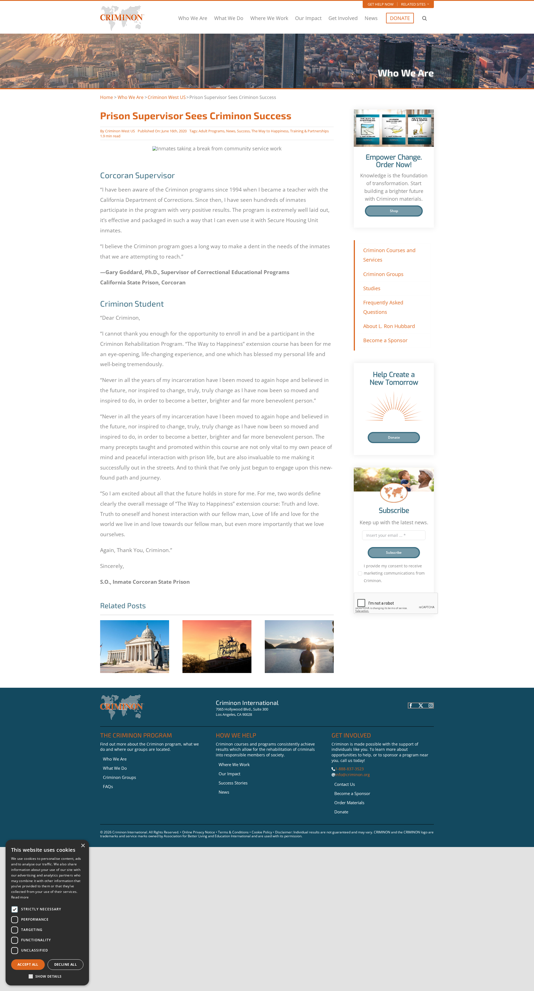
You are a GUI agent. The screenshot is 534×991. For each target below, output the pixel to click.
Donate (341, 811)
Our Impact (229, 773)
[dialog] (47, 912)
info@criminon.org (352, 774)
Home (106, 97)
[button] (424, 18)
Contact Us (344, 784)
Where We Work (234, 764)
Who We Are (131, 97)
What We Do (115, 768)
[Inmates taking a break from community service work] (122, 697)
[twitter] (421, 705)
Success (243, 130)
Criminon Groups (119, 777)
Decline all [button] (65, 964)
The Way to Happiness (269, 130)
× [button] (83, 846)
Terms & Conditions (233, 832)
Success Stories (233, 783)
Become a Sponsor (352, 793)
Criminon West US (167, 97)
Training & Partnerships (309, 130)
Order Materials (349, 802)
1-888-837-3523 (349, 768)
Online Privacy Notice (198, 832)
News (230, 130)
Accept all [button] (28, 964)
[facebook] (411, 705)
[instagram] (431, 705)
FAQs (108, 786)
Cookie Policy (262, 832)
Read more (20, 897)
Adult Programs (211, 130)
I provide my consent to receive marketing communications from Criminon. (394, 573)
